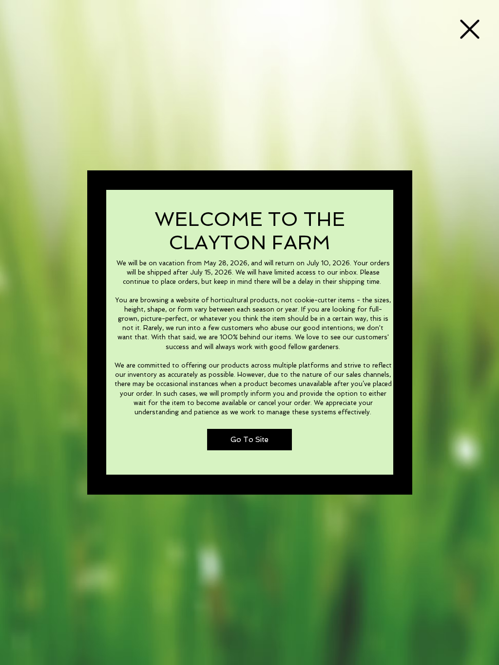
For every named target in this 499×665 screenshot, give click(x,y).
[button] (470, 29)
